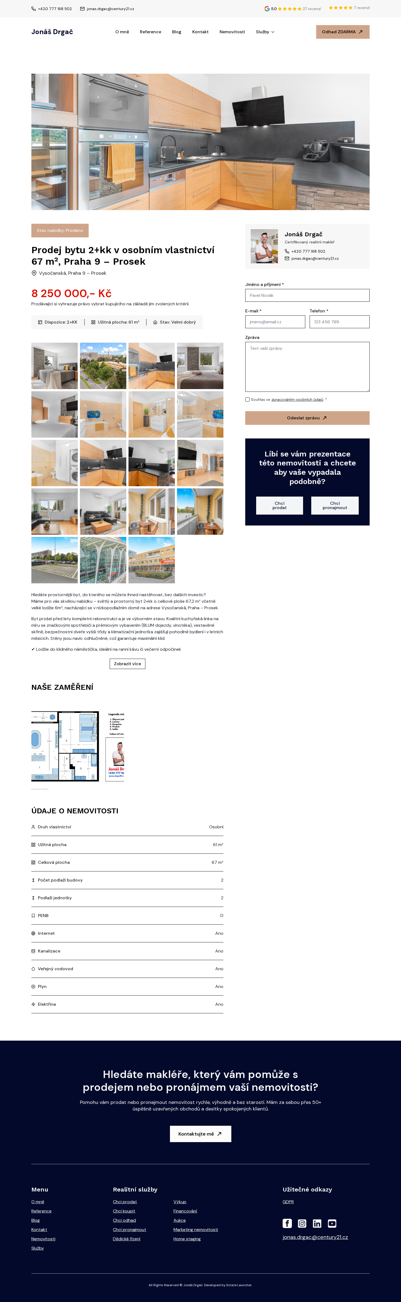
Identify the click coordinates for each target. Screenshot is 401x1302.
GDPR (288, 1202)
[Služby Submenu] (274, 32)
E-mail (253, 311)
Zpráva (252, 337)
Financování (185, 1211)
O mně (122, 32)
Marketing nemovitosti (195, 1229)
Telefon (319, 311)
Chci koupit (124, 1211)
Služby (262, 32)
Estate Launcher (239, 1285)
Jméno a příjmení (264, 284)
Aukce (179, 1220)
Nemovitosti (232, 32)
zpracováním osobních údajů (297, 399)
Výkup (179, 1202)
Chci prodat (125, 1202)
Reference (150, 32)
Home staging (187, 1239)
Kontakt (200, 32)
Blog (176, 32)
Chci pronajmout (129, 1229)
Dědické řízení (126, 1239)
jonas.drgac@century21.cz (315, 1237)
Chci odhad (124, 1220)
